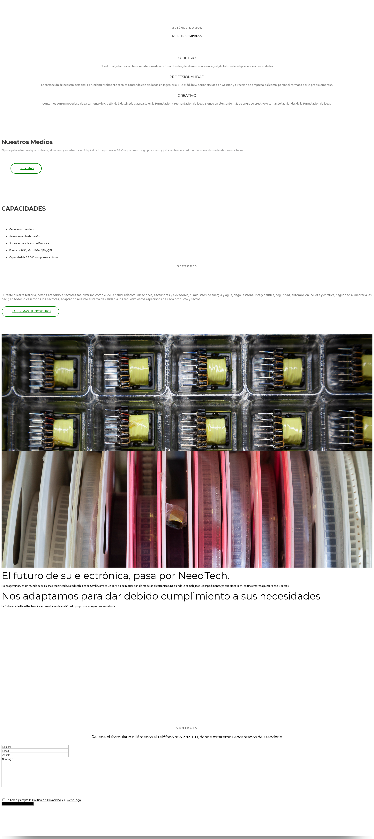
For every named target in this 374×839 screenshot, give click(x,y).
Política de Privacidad (46, 800)
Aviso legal (74, 800)
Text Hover (9, 702)
